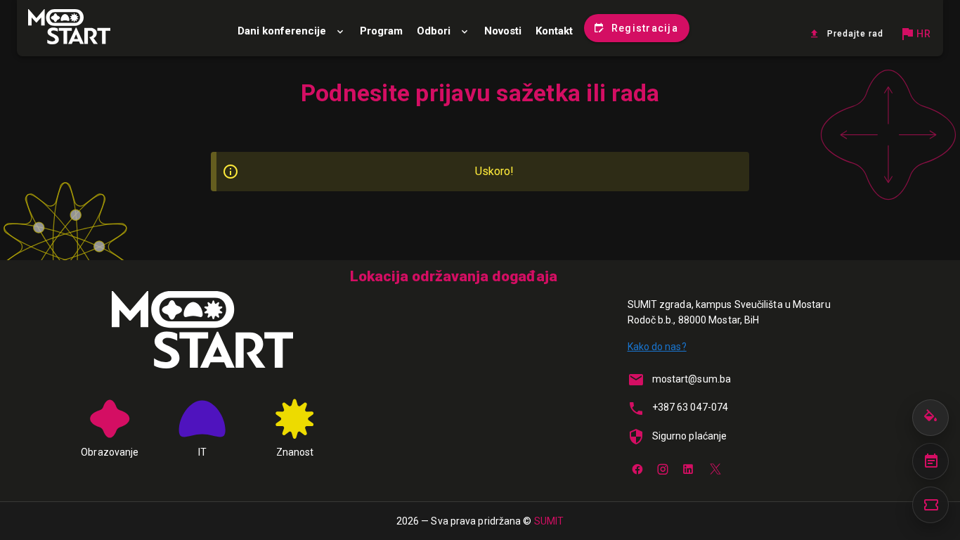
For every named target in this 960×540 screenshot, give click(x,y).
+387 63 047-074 (690, 407)
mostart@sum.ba (691, 379)
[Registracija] (930, 505)
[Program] (930, 461)
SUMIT (549, 521)
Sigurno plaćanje (689, 436)
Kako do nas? (657, 346)
